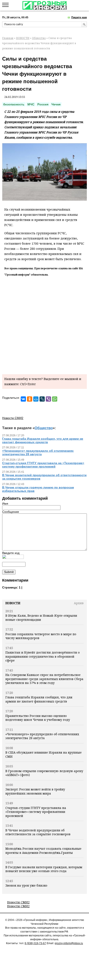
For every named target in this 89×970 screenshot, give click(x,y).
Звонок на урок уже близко (26, 885)
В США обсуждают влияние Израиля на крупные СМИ (43, 754)
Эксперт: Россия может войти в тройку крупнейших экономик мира (35, 791)
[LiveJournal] (42, 399)
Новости (12, 603)
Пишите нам (79, 17)
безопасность (13, 104)
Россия (42, 104)
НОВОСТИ (22, 38)
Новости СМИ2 (18, 902)
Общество (39, 38)
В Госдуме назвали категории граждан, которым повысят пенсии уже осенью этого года (43, 869)
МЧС (30, 104)
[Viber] (48, 399)
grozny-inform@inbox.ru (69, 943)
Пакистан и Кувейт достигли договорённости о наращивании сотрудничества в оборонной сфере (42, 656)
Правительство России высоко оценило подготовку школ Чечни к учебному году (37, 718)
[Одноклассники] (29, 399)
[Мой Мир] (35, 399)
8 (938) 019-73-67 (35, 943)
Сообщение (10, 511)
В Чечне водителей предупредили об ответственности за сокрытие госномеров (37, 832)
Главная (7, 38)
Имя (5, 503)
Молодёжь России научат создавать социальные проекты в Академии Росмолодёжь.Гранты (43, 850)
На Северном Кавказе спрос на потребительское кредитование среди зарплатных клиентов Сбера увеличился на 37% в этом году (44, 679)
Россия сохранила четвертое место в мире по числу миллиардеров (40, 636)
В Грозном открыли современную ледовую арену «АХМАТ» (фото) (44, 773)
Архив (79, 603)
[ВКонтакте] (23, 399)
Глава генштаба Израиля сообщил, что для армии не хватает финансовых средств (38, 699)
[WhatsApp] (54, 399)
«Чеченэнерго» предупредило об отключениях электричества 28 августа (42, 736)
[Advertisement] (44, 324)
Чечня (55, 104)
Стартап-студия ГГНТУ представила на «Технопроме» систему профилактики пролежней (35, 812)
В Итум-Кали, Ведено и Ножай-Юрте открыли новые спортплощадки (41, 617)
